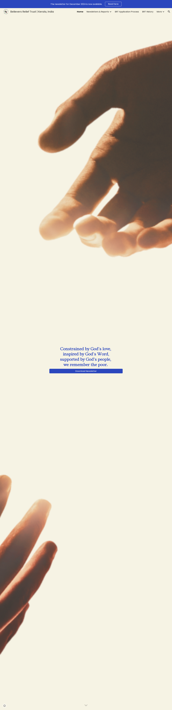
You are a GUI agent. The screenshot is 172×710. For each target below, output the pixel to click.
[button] (169, 12)
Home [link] (80, 11)
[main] (86, 357)
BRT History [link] (147, 11)
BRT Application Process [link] (127, 11)
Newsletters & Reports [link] (98, 11)
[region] (86, 4)
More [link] (159, 11)
